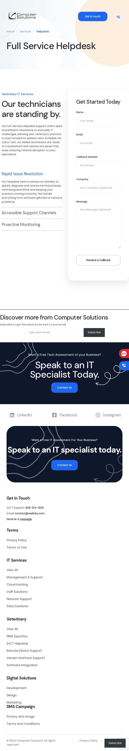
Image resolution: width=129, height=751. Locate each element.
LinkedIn (24, 415)
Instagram (112, 415)
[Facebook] (54, 415)
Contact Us (64, 388)
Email (79, 134)
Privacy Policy (17, 540)
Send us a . (19, 519)
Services (25, 31)
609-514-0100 (35, 508)
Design (12, 695)
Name (79, 112)
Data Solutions (17, 606)
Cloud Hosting (17, 584)
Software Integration (22, 665)
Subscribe (94, 332)
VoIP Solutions (17, 592)
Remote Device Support (24, 651)
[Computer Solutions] (22, 16)
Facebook (68, 415)
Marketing (14, 702)
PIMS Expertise (17, 636)
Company (82, 179)
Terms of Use (17, 547)
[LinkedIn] (12, 415)
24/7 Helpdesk (17, 643)
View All (12, 570)
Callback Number (87, 157)
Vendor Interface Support (26, 658)
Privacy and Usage (20, 716)
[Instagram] (97, 415)
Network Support (19, 599)
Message (81, 201)
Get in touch (92, 16)
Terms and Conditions (23, 724)
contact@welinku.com (30, 513)
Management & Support (25, 577)
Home (11, 31)
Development (17, 688)
